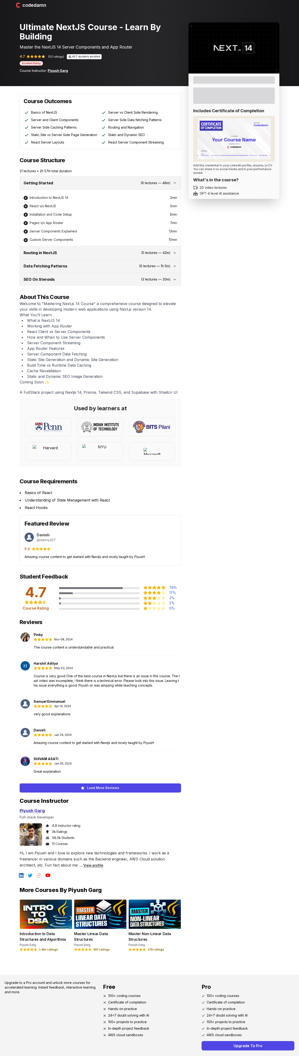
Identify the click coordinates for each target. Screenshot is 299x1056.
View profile (93, 865)
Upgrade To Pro (248, 1045)
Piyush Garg (58, 71)
